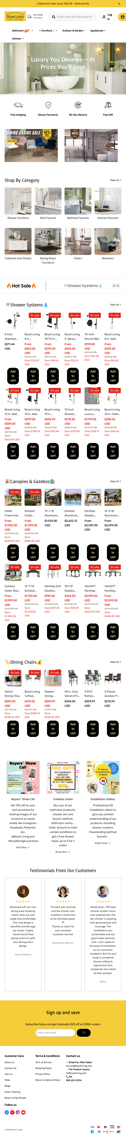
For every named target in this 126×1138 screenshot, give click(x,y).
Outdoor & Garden (72, 30)
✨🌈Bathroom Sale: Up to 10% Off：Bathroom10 (61, 3)
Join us (8, 1074)
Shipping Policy (43, 1068)
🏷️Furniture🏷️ (46, 30)
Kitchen (16, 38)
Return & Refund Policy (47, 1080)
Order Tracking (12, 1092)
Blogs (7, 1086)
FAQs (7, 1080)
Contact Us (10, 1068)
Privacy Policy (42, 1074)
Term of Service (43, 1062)
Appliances (96, 30)
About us (9, 1062)
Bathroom (18, 30)
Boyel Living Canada (15, 1097)
